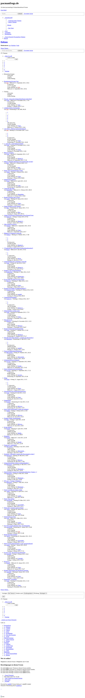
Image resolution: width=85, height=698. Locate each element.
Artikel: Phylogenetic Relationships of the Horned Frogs (18, 215)
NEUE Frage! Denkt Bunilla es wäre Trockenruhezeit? (18, 543)
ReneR (8, 428)
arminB (20, 294)
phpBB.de (19, 685)
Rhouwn (8, 321)
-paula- (8, 491)
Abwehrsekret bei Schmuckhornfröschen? (15, 391)
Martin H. (20, 158)
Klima (5, 378)
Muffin (8, 411)
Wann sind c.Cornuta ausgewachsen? (13, 507)
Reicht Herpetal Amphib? (10, 534)
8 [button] (4, 69)
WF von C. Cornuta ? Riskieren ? (13, 481)
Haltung (4, 42)
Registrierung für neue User (11, 81)
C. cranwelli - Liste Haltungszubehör (13, 143)
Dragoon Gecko (10, 290)
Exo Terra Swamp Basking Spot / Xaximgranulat (17, 525)
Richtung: (37, 593)
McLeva (8, 281)
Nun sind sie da (8, 319)
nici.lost (8, 361)
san (10, 45)
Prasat (7, 181)
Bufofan (13, 45)
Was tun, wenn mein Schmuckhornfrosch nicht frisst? (18, 99)
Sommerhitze (7, 400)
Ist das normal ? (8, 427)
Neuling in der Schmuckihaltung (12, 270)
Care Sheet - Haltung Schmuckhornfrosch (15, 128)
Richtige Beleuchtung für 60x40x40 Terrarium (16, 570)
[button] (8, 56)
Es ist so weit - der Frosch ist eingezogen (14, 552)
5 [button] (4, 66)
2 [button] (4, 62)
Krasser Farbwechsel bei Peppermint (13, 328)
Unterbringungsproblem (10, 297)
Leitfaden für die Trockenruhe (12, 108)
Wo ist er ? (7, 561)
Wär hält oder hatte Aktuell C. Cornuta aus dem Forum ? (19, 337)
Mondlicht (6, 436)
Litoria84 (8, 554)
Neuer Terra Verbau (9, 499)
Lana (19, 185)
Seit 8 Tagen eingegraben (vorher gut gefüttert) (16, 409)
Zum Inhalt (3, 10)
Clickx (8, 509)
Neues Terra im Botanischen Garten (13, 170)
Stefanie (8, 225)
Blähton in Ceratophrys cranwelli (12, 233)
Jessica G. (9, 299)
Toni (19, 105)
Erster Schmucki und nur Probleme (13, 369)
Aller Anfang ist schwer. (10, 224)
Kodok (19, 366)
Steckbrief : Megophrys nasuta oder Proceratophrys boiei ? (19, 454)
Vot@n (8, 536)
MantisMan (9, 190)
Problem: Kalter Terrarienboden (12, 418)
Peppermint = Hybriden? (10, 579)
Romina (8, 402)
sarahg (8, 199)
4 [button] (4, 65)
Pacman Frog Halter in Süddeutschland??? (15, 288)
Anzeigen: (5, 593)
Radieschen (9, 272)
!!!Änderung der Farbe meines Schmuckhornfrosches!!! (18, 248)
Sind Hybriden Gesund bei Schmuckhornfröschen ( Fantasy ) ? (20, 472)
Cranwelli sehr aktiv (9, 188)
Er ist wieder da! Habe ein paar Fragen (14, 279)
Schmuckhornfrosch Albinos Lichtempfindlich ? (16, 463)
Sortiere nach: (19, 593)
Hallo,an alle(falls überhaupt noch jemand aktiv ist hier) (18, 161)
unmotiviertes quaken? (10, 179)
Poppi (7, 379)
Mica (7, 208)
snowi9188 (9, 500)
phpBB (9, 684)
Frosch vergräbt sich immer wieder (13, 490)
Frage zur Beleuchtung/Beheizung (13, 351)
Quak (17, 45)
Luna (7, 518)
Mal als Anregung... (9, 152)
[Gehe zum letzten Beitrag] (20, 87)
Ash (7, 83)
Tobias (8, 172)
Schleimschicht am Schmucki (11, 360)
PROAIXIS (9, 352)
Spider (19, 522)
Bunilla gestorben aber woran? (12, 197)
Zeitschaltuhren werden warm (12, 311)
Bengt (7, 249)
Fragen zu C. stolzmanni (10, 445)
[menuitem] (14, 20)
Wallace (8, 234)
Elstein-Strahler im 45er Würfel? (12, 206)
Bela (7, 163)
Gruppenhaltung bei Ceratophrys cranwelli (15, 261)
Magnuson (9, 339)
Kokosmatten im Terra (10, 516)
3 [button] (4, 63)
